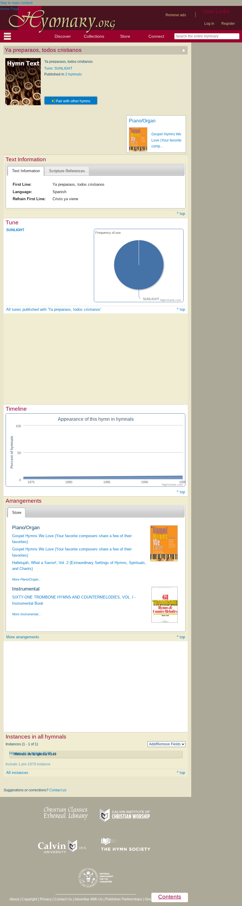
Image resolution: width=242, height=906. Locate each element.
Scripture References (67, 171)
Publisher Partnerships (123, 899)
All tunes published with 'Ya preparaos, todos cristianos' (53, 309)
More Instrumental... (26, 614)
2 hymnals (73, 74)
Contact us (57, 790)
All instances (17, 772)
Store (125, 36)
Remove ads (176, 15)
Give (148, 899)
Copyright (29, 899)
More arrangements (22, 637)
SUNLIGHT (15, 230)
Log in (209, 24)
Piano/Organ (142, 120)
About (14, 899)
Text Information (26, 171)
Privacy (46, 899)
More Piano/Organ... (26, 579)
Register (228, 24)
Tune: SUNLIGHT (58, 68)
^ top (181, 213)
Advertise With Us (88, 899)
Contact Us (63, 899)
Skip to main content (16, 3)
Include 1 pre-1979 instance (28, 764)
